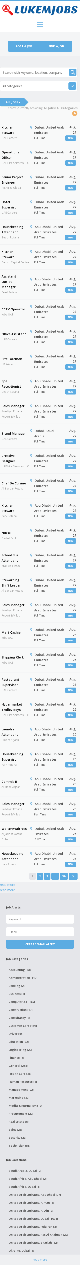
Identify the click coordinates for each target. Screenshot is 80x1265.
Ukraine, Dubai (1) (21, 1251)
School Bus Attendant (10, 558)
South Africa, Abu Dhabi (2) (27, 1179)
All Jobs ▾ (13, 102)
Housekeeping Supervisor (12, 756)
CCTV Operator (13, 309)
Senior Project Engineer (12, 179)
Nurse (6, 533)
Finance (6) (16, 1058)
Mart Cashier (12, 632)
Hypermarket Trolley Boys (12, 707)
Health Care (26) (20, 1074)
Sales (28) (15, 1130)
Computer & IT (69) (22, 1002)
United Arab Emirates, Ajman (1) (31, 1203)
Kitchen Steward (8, 130)
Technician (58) (19, 1146)
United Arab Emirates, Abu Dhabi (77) (35, 1195)
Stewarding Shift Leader (11, 582)
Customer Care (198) (23, 1026)
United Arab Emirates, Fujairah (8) (33, 1227)
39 (63, 876)
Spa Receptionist (11, 384)
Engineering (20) (20, 1050)
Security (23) (17, 1138)
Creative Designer (8, 458)
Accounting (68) (20, 970)
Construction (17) (20, 1010)
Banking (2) (16, 986)
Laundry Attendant (10, 732)
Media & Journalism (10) (25, 1106)
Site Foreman (12, 359)
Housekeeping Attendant (12, 229)
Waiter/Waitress (14, 829)
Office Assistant (14, 334)
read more (7, 884)
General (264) (18, 1066)
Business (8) (17, 994)
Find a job (56, 46)
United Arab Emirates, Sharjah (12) (33, 1243)
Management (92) (21, 1090)
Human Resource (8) (23, 1082)
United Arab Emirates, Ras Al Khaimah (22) (38, 1235)
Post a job (24, 46)
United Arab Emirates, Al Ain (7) (31, 1211)
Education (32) (19, 1042)
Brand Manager (14, 433)
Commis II (9, 781)
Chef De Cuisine (14, 483)
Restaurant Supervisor (10, 682)
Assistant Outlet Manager (9, 281)
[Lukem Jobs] (40, 9)
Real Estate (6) (18, 1122)
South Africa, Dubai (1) (24, 1187)
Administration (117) (23, 978)
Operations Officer (10, 155)
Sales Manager (13, 406)
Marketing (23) (19, 1098)
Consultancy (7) (19, 1018)
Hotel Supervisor (10, 204)
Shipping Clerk (13, 657)
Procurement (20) (21, 1114)
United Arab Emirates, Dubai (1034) (33, 1219)
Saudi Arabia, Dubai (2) (25, 1171)
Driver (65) (16, 1034)
